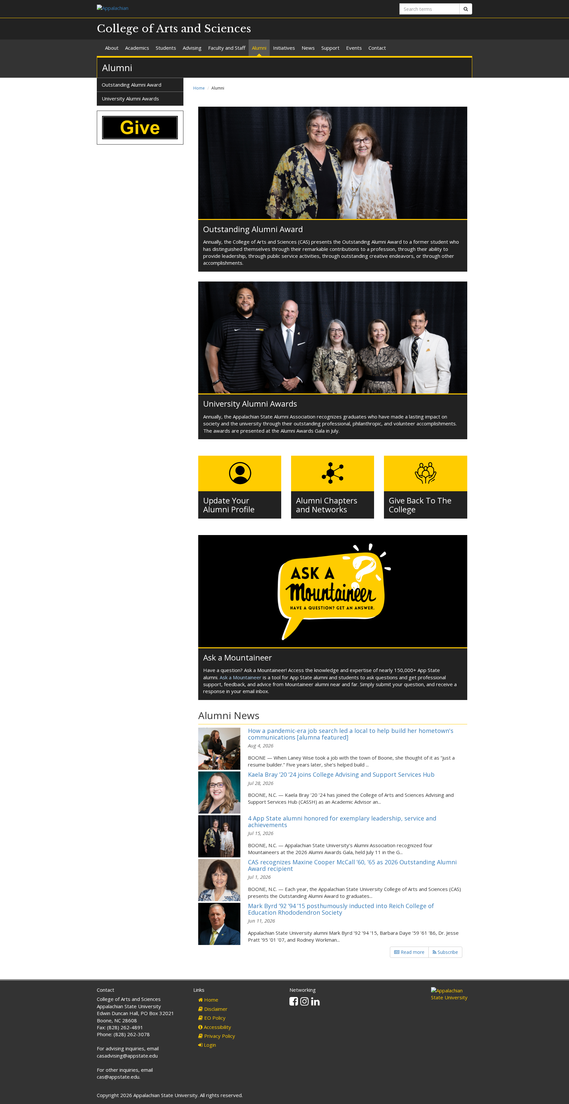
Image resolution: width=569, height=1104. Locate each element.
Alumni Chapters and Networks (326, 504)
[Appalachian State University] (188, 9)
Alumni (259, 47)
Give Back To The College (420, 504)
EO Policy (214, 1017)
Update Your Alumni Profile (229, 504)
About (112, 47)
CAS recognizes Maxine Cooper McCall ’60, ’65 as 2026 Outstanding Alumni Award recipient (352, 865)
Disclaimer (215, 1009)
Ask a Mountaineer (237, 657)
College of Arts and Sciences (174, 28)
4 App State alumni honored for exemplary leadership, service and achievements (342, 821)
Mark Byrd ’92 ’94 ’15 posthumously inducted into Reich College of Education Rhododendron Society (341, 909)
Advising (192, 47)
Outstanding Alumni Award (253, 229)
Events (354, 47)
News (308, 47)
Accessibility (217, 1027)
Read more (411, 952)
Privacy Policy (219, 1036)
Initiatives (284, 47)
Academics (137, 47)
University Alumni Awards (250, 403)
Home (199, 88)
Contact (377, 47)
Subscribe (447, 952)
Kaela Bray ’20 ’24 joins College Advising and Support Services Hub (341, 774)
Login (209, 1044)
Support (330, 47)
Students (166, 47)
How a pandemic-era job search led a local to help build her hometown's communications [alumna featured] (350, 734)
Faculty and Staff (226, 47)
